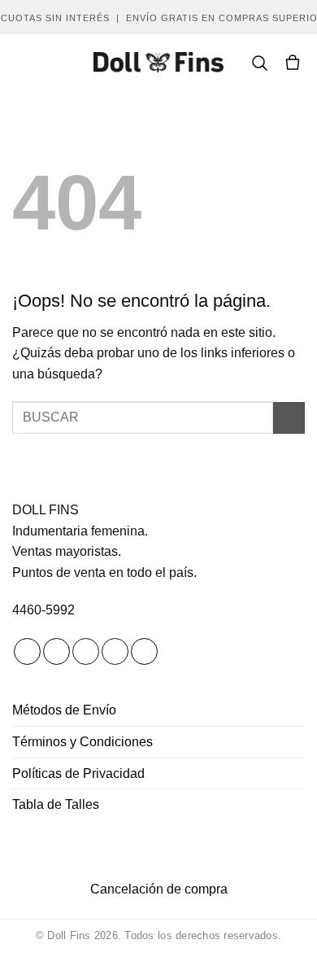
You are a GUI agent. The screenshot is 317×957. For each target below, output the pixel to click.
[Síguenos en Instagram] (56, 652)
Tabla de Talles (55, 804)
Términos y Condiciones (82, 742)
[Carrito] (292, 63)
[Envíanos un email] (115, 652)
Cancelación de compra (159, 889)
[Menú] (22, 62)
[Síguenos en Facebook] (27, 652)
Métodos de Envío (64, 710)
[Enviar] (289, 418)
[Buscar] (259, 63)
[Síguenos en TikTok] (85, 652)
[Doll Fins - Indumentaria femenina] (158, 62)
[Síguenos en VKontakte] (144, 652)
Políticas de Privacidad (78, 773)
